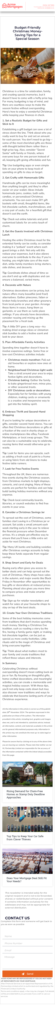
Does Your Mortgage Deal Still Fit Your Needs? (27, 880)
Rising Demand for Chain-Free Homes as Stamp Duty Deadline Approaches (26, 794)
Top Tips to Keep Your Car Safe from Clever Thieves (25, 838)
